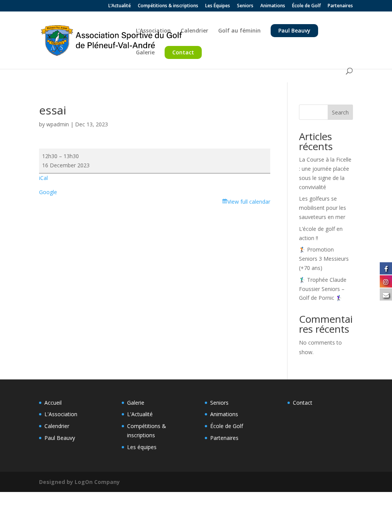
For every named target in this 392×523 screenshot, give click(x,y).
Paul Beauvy (294, 30)
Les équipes (142, 447)
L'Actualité (140, 414)
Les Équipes (217, 6)
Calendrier (194, 31)
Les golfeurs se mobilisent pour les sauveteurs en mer (322, 208)
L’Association (153, 31)
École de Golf (306, 6)
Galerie (145, 53)
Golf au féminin (239, 31)
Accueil (53, 402)
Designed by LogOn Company (79, 481)
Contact (183, 52)
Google (48, 192)
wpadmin (57, 124)
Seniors (245, 6)
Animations (272, 6)
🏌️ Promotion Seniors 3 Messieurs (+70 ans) (324, 258)
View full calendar (248, 201)
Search (340, 112)
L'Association (60, 414)
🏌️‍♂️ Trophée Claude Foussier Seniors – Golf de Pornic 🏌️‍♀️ (322, 289)
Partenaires (340, 6)
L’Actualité (119, 6)
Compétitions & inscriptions (168, 6)
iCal (43, 177)
